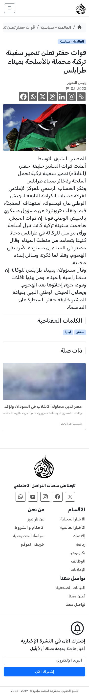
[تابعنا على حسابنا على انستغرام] (45, 497)
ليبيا (68, 332)
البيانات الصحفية (70, 587)
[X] (42, 96)
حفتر (80, 332)
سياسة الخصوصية (28, 536)
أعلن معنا (77, 596)
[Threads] (52, 96)
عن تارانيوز (35, 519)
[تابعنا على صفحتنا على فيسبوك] (58, 497)
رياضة (80, 544)
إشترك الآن (44, 671)
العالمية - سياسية (56, 27)
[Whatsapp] (33, 96)
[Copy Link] (81, 96)
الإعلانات (77, 569)
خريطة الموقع (32, 544)
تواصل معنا (75, 604)
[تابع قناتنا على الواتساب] (20, 497)
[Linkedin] (62, 96)
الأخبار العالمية (72, 527)
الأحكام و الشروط (29, 527)
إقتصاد (79, 536)
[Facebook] (23, 96)
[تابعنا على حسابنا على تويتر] (70, 497)
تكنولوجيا (77, 552)
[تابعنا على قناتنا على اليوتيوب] (33, 497)
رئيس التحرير (76, 83)
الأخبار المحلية (72, 519)
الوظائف (78, 561)
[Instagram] (71, 96)
